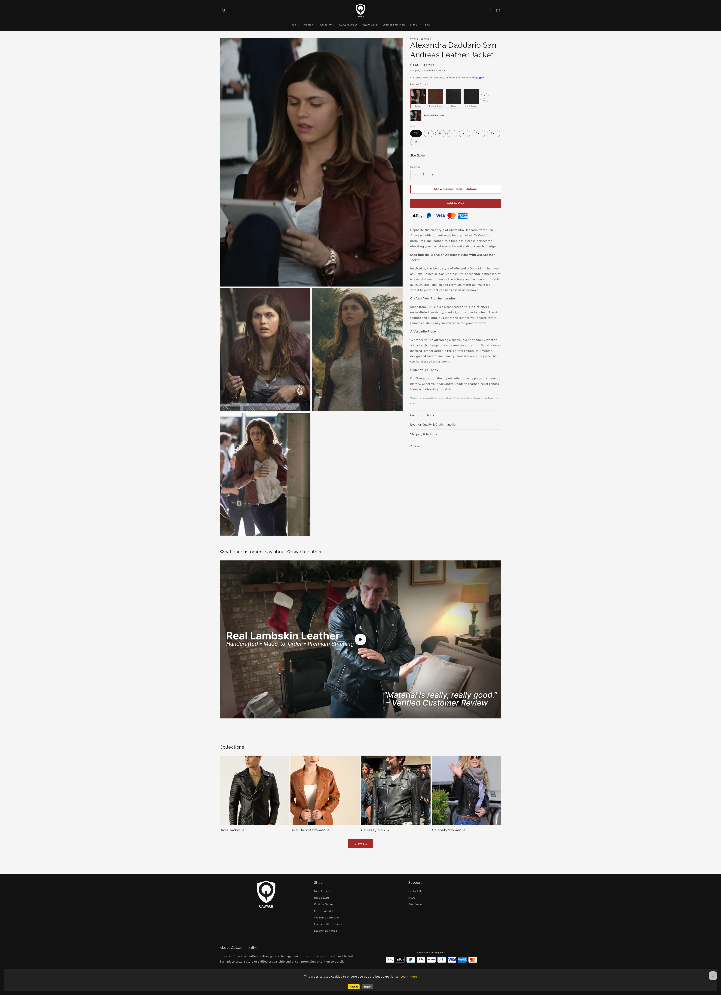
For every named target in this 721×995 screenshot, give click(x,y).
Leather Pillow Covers (328, 924)
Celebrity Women (447, 830)
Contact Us (415, 891)
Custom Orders (324, 904)
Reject (367, 986)
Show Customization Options (455, 189)
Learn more (408, 977)
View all (360, 844)
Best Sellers (322, 898)
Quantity (415, 167)
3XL (493, 133)
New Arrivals (322, 891)
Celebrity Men (373, 830)
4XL (416, 142)
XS (416, 133)
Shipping (415, 70)
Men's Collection (324, 911)
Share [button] (417, 446)
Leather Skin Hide (325, 931)
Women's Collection (327, 917)
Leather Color (419, 84)
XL (464, 133)
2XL (478, 133)
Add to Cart (456, 203)
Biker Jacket (230, 830)
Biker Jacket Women (308, 830)
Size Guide (417, 156)
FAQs (411, 898)
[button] (224, 10)
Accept (354, 986)
